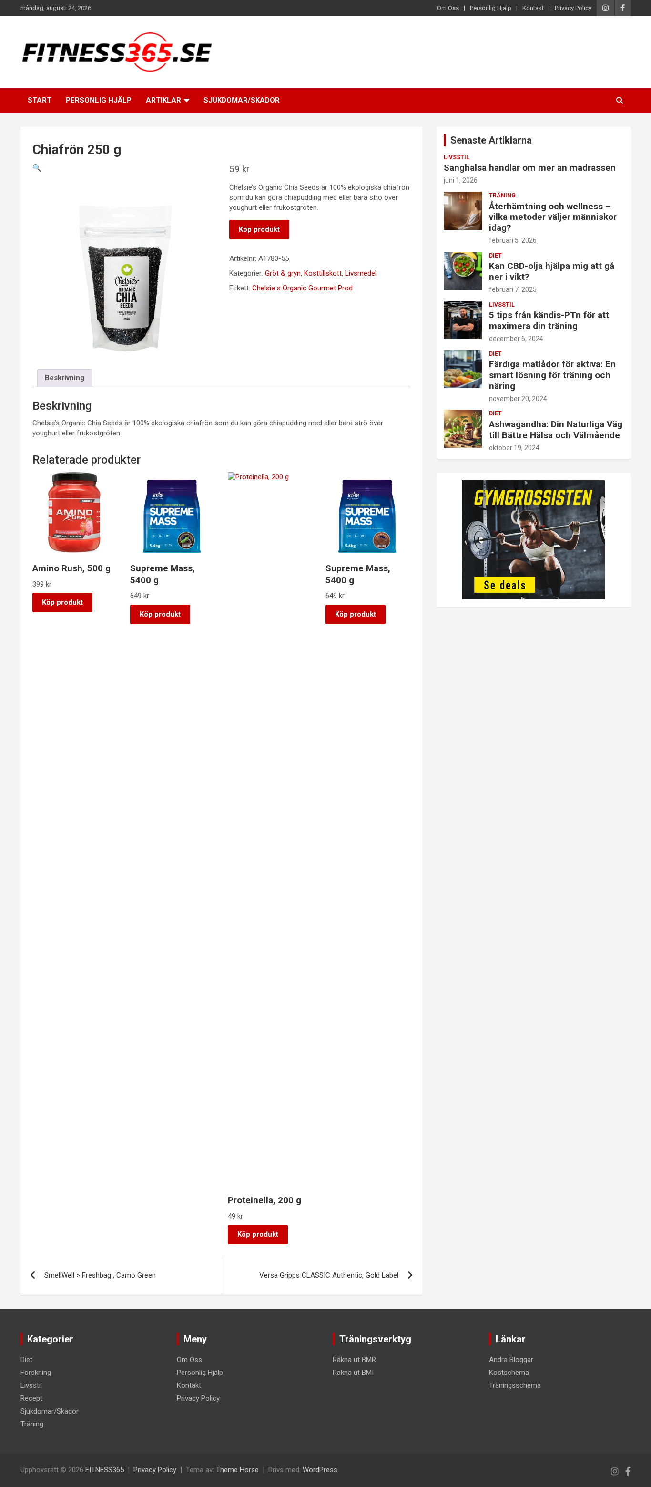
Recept (31, 1398)
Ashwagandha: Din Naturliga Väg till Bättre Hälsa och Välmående (555, 430)
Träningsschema (515, 1385)
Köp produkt (259, 229)
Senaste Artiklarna (491, 140)
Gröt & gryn (283, 273)
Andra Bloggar (511, 1359)
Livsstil (456, 157)
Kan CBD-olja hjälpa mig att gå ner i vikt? (551, 271)
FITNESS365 (104, 1470)
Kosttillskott (323, 273)
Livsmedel (360, 273)
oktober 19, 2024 (514, 448)
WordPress (320, 1470)
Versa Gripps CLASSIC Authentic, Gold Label (328, 1275)
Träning (502, 195)
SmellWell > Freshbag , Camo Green (100, 1275)
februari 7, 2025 (513, 289)
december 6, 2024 (516, 338)
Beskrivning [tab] (64, 377)
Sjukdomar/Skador (241, 100)
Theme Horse (237, 1470)
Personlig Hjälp (490, 7)
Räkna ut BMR (354, 1359)
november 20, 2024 (518, 399)
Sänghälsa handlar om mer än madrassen (530, 167)
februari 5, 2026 (513, 240)
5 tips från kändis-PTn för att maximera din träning (549, 320)
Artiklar (163, 100)
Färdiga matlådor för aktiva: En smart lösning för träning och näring (552, 375)
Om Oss (448, 7)
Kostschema (509, 1372)
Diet (495, 255)
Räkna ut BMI (353, 1372)
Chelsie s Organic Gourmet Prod (302, 288)
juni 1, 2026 (461, 180)
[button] (36, 168)
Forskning (35, 1372)
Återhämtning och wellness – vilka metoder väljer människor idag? (553, 217)
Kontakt (533, 7)
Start (39, 100)
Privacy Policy (573, 7)
